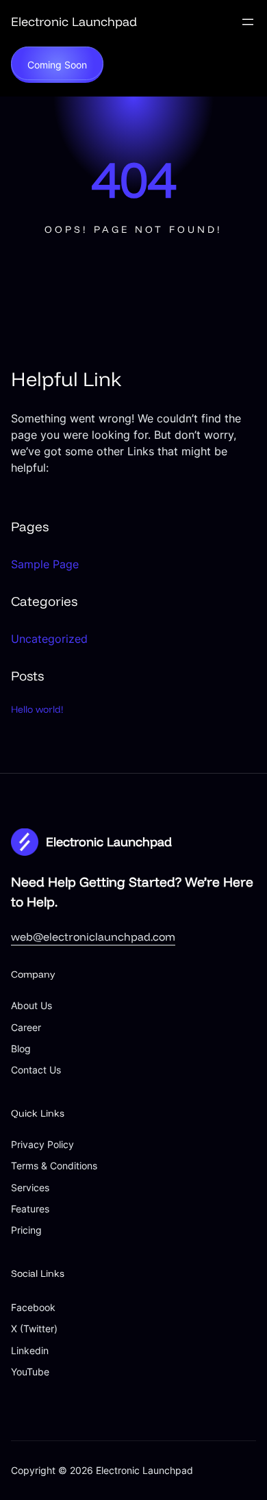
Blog (21, 1048)
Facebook (33, 1307)
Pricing (26, 1230)
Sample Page (45, 564)
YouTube (30, 1371)
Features (30, 1209)
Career (26, 1027)
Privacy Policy (42, 1144)
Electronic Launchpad (74, 21)
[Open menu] (248, 22)
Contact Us (36, 1070)
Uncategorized (49, 639)
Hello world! (37, 709)
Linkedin (30, 1350)
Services (30, 1187)
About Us (31, 1005)
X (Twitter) (34, 1328)
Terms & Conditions (54, 1165)
